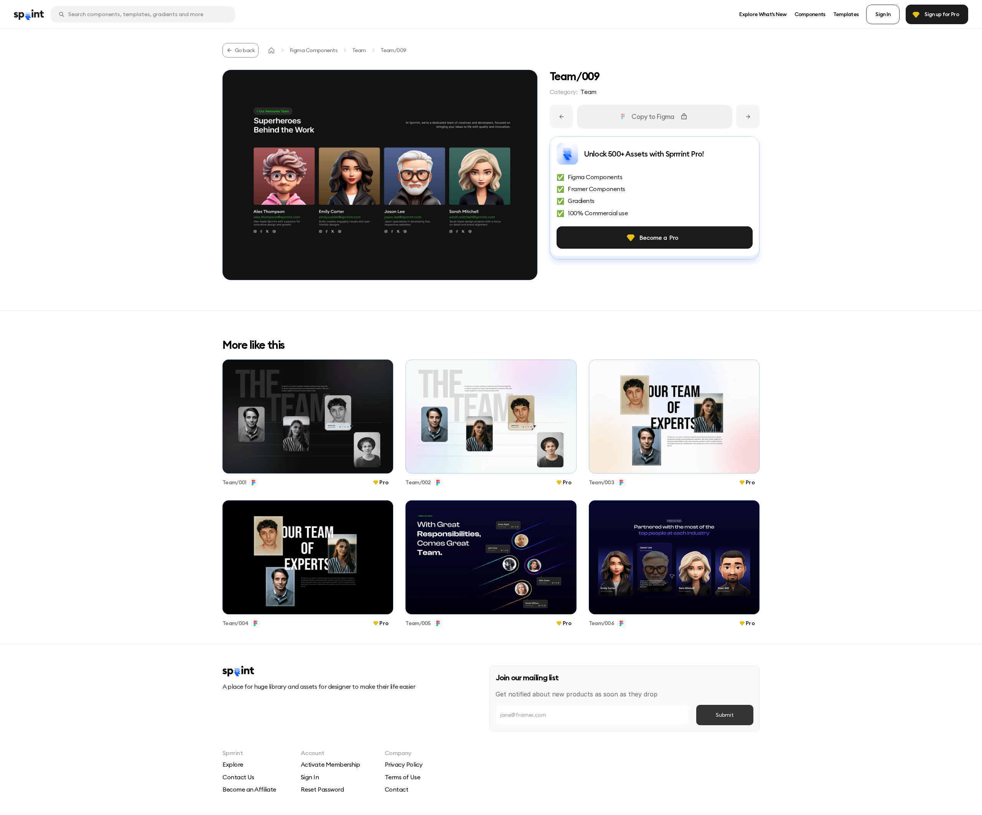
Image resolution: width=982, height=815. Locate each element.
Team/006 (601, 623)
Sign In (310, 777)
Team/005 (417, 623)
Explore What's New (762, 14)
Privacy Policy (403, 764)
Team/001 (234, 482)
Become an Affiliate (249, 789)
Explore (232, 764)
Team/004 (235, 623)
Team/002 (417, 482)
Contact (397, 789)
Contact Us (238, 777)
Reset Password (322, 789)
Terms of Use (402, 777)
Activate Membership (330, 764)
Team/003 (601, 482)
